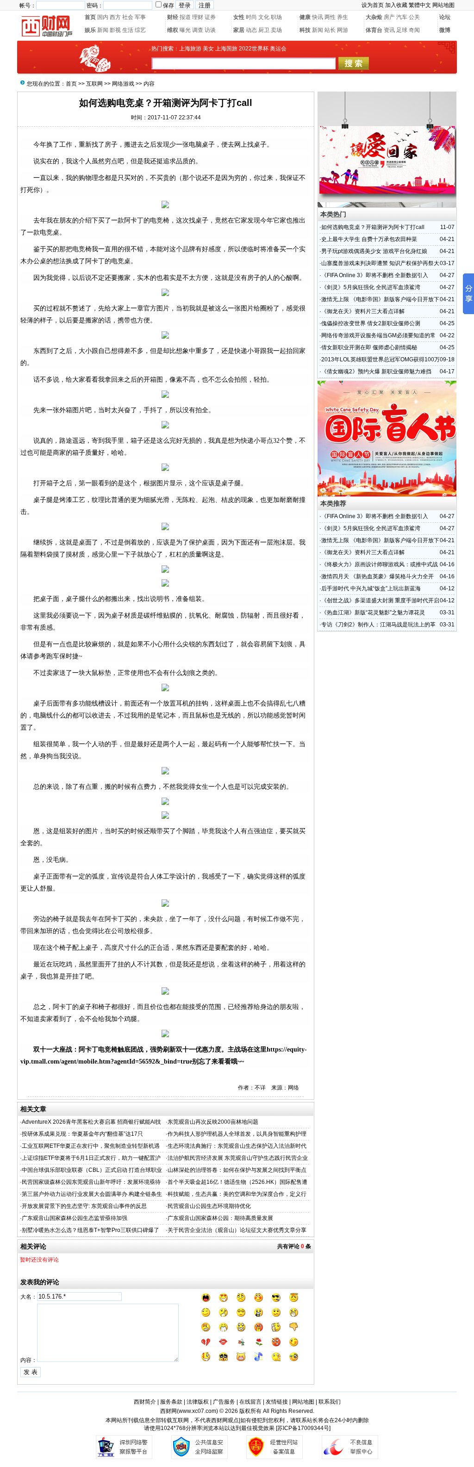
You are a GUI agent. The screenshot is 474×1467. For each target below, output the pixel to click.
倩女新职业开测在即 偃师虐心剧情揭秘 (369, 347)
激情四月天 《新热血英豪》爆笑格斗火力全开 (377, 576)
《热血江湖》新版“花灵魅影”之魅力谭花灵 (373, 612)
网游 (342, 30)
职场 (276, 17)
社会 (127, 17)
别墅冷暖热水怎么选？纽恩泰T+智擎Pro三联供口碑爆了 (90, 1230)
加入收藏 (396, 5)
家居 (238, 30)
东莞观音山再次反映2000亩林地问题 (213, 1122)
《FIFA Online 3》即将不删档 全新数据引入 (374, 275)
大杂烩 (374, 17)
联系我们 (329, 1402)
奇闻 (414, 30)
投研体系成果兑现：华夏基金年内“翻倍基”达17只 (82, 1134)
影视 (115, 30)
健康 (305, 17)
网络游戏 (123, 83)
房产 (389, 17)
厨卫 (263, 30)
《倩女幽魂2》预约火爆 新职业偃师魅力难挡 (376, 371)
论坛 (444, 17)
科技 (305, 30)
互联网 (94, 83)
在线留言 (250, 1402)
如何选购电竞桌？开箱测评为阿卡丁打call (372, 227)
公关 (414, 17)
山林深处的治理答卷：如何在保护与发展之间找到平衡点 (237, 1170)
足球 (401, 30)
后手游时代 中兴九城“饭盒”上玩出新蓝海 (371, 588)
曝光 (185, 30)
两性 (330, 17)
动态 (251, 30)
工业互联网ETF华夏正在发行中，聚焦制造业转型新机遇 (91, 1146)
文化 (263, 17)
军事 (140, 17)
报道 (185, 17)
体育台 (374, 30)
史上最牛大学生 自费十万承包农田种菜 (369, 239)
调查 (197, 30)
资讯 (389, 30)
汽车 (401, 17)
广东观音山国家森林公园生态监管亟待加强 (74, 1218)
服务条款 (171, 1402)
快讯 (317, 17)
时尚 (251, 17)
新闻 (102, 30)
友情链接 (277, 1402)
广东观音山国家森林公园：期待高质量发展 (220, 1218)
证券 (210, 17)
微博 (444, 30)
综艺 (140, 30)
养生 (342, 17)
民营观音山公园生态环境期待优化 (209, 1206)
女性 (238, 17)
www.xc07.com (197, 1411)
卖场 (276, 30)
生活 (127, 30)
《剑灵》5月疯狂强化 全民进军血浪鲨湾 (370, 287)
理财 (197, 17)
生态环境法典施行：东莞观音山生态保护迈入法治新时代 (237, 1146)
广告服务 (224, 1402)
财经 (172, 17)
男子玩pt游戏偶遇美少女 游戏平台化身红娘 (374, 251)
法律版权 (198, 1402)
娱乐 (90, 30)
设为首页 (373, 5)
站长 (330, 30)
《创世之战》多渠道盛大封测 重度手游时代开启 (380, 600)
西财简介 (145, 1402)
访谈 (210, 30)
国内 (102, 17)
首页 (90, 17)
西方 (115, 17)
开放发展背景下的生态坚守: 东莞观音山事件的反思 (84, 1206)
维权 (172, 30)
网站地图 (443, 5)
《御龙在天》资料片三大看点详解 (363, 311)
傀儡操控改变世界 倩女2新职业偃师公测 (370, 323)
